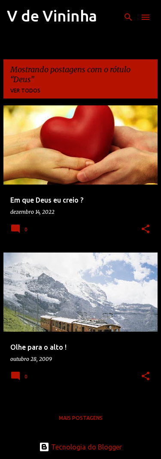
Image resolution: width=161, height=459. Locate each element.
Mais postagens (81, 418)
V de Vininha (52, 16)
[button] (145, 229)
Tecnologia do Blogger (85, 447)
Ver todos (25, 90)
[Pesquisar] (128, 17)
